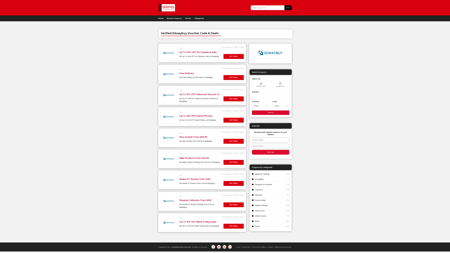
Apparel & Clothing (262, 174)
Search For (256, 79)
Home (160, 18)
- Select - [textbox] (256, 106)
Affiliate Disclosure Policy (282, 247)
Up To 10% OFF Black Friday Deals (197, 222)
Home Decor (260, 211)
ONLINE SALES (280, 86)
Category (255, 101)
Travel (257, 226)
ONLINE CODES (261, 86)
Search (288, 8)
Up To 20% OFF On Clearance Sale (198, 52)
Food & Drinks (260, 200)
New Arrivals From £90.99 (193, 137)
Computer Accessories (263, 184)
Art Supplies (259, 179)
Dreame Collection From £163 (195, 200)
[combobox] (260, 105)
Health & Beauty (261, 205)
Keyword (255, 92)
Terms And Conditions (259, 247)
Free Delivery (186, 73)
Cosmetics (259, 190)
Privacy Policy (246, 247)
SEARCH (271, 113)
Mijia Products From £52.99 (194, 158)
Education (258, 195)
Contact (270, 247)
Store (274, 101)
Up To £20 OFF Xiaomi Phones (195, 116)
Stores (188, 18)
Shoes (257, 221)
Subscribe (270, 152)
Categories (199, 18)
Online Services (260, 216)
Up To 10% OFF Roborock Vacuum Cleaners (203, 94)
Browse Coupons (174, 18)
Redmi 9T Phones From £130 (194, 179)
